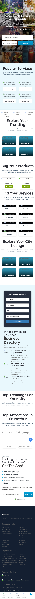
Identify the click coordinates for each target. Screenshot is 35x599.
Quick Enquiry (7, 538)
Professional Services (10, 562)
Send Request (17, 322)
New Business (23, 536)
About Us (6, 527)
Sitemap (6, 540)
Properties (17, 597)
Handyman (22, 560)
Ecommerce (22, 565)
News (5, 546)
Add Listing (6, 531)
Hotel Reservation (9, 554)
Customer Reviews (25, 534)
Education (10, 597)
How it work (22, 542)
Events (21, 544)
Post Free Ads (23, 529)
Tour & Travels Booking (10, 558)
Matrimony (22, 556)
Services (24, 597)
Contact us (6, 529)
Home (3, 597)
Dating (5, 567)
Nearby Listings (23, 531)
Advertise (6, 536)
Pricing (5, 542)
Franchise (6, 544)
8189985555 (13, 590)
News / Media (7, 565)
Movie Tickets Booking (10, 560)
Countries (22, 540)
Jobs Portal (22, 558)
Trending (21, 538)
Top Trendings (7, 534)
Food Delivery (7, 556)
